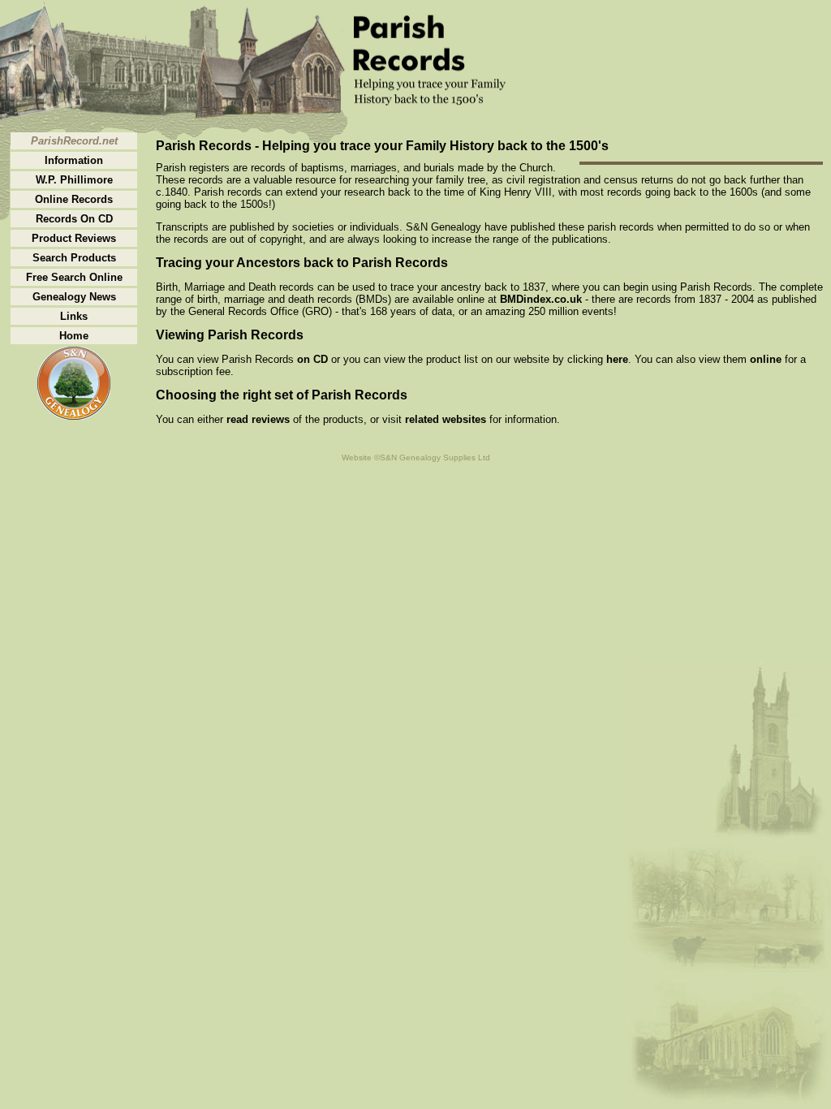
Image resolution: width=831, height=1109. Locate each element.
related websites (445, 419)
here (617, 359)
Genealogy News (74, 297)
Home (73, 336)
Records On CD (74, 219)
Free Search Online (74, 277)
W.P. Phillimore (74, 180)
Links (74, 316)
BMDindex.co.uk (541, 299)
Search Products (74, 258)
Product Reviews (74, 238)
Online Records (74, 199)
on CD (312, 359)
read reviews (258, 419)
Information (74, 160)
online (765, 359)
